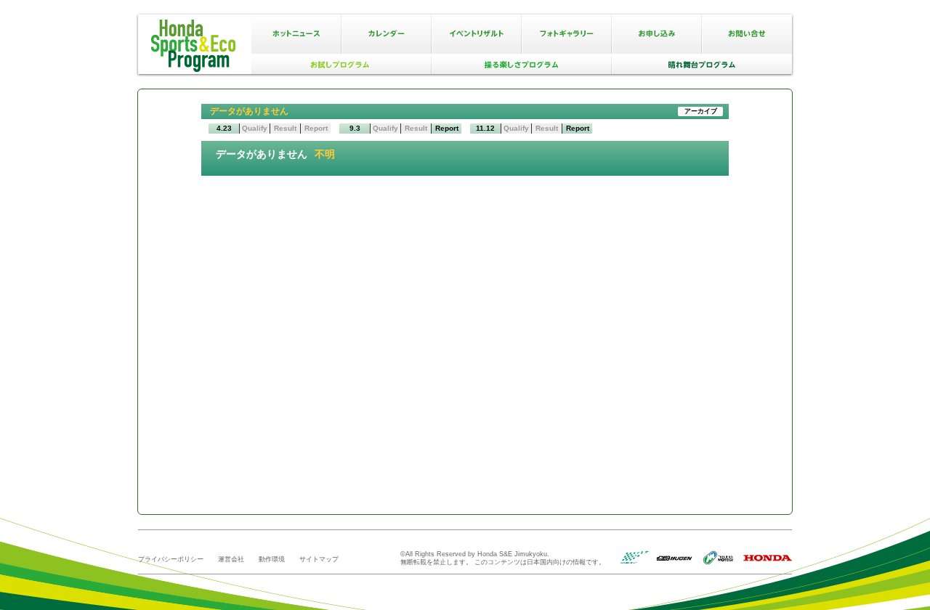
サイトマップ (319, 559)
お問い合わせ (747, 34)
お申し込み (657, 34)
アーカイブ (700, 111)
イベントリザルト (477, 34)
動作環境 (272, 559)
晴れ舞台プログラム (702, 65)
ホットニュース (296, 34)
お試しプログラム (341, 65)
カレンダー (386, 34)
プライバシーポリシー (170, 559)
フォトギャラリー (567, 34)
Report (446, 128)
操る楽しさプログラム (522, 65)
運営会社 (231, 559)
